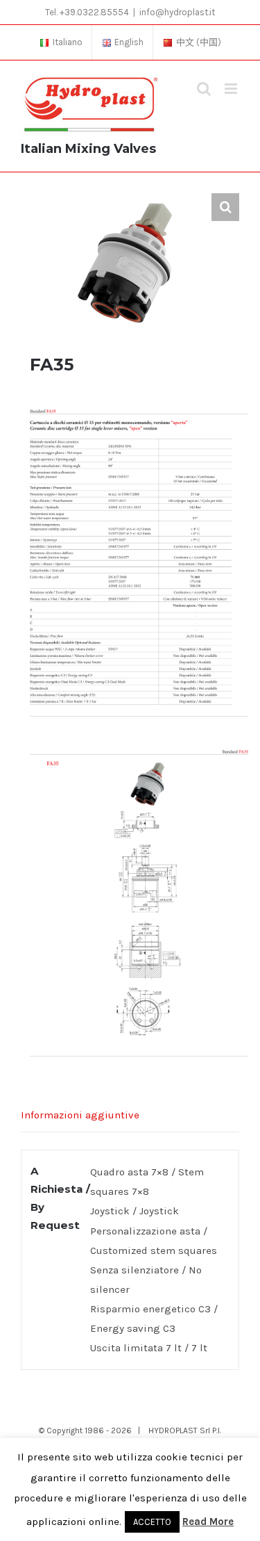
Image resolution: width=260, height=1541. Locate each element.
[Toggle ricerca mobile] (204, 88)
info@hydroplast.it (177, 12)
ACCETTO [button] (152, 1522)
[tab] (130, 1115)
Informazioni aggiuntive (80, 1115)
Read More (208, 1521)
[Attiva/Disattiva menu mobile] (232, 88)
